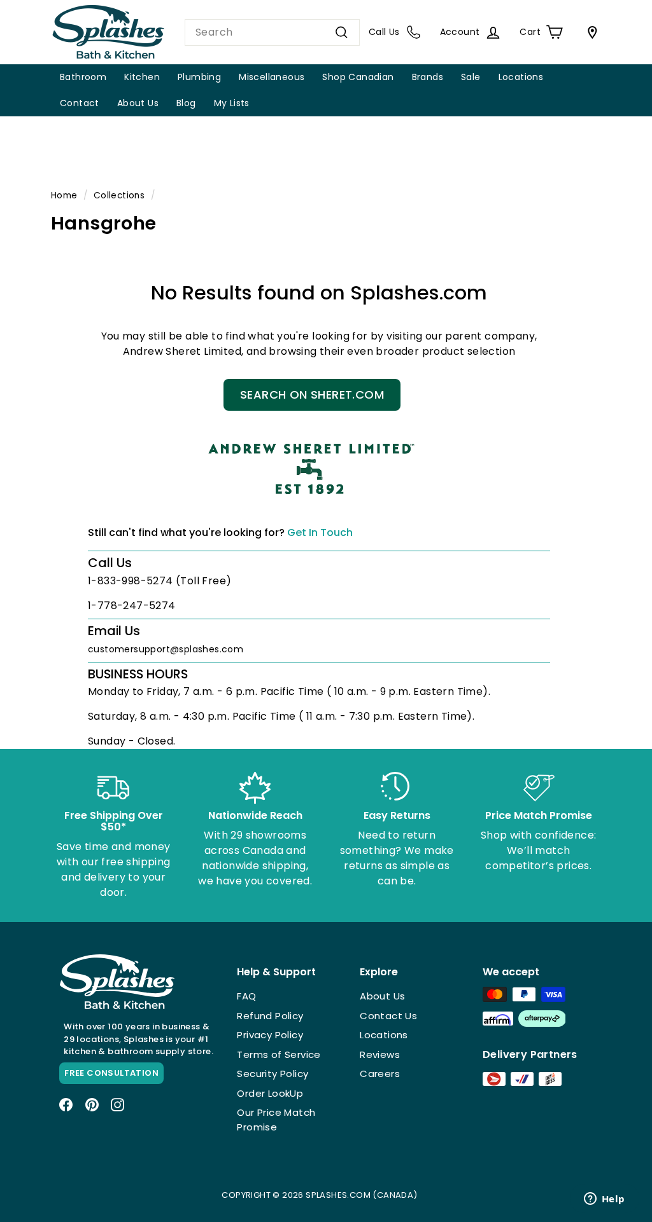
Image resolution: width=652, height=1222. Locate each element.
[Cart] (589, 32)
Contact (79, 103)
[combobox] (272, 32)
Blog (186, 103)
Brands (427, 77)
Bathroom (83, 77)
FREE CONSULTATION (111, 1073)
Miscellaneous (271, 77)
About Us (138, 103)
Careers (380, 1073)
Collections (119, 195)
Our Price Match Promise (276, 1120)
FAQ (246, 996)
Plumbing (199, 77)
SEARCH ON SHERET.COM (312, 394)
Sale (471, 77)
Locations (521, 77)
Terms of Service (278, 1054)
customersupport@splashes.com (165, 649)
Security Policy (272, 1073)
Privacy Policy (270, 1034)
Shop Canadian (357, 77)
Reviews (380, 1054)
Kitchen (142, 77)
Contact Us (388, 1015)
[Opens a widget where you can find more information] (604, 1200)
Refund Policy (270, 1015)
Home (64, 195)
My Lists (232, 103)
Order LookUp (270, 1093)
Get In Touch (320, 532)
